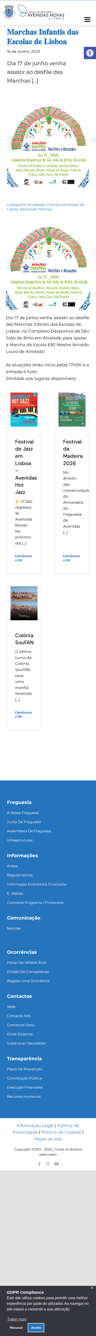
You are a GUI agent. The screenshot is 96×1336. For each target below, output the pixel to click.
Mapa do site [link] (48, 1139)
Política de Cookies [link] (61, 1132)
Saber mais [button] (16, 1319)
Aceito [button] (36, 1327)
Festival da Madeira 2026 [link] (73, 452)
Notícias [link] (45, 209)
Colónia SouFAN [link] (24, 639)
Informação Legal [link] (35, 1125)
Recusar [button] (16, 1327)
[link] (90, 53)
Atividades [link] (36, 204)
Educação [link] (28, 209)
